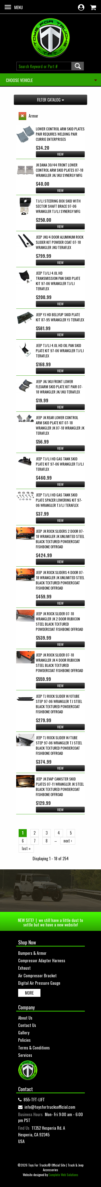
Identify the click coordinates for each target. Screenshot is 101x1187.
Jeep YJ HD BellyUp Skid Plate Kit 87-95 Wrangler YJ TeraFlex (60, 317)
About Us (25, 1018)
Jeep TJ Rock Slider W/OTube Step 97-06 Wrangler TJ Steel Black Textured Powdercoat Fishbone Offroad (59, 703)
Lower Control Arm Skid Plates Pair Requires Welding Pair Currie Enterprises (60, 134)
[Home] (50, 38)
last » (26, 848)
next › (67, 841)
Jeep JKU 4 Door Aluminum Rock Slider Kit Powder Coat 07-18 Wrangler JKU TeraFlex (59, 242)
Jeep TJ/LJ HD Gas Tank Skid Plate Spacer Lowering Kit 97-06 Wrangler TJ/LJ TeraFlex (59, 500)
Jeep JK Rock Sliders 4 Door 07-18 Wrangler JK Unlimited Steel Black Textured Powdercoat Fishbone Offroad (60, 580)
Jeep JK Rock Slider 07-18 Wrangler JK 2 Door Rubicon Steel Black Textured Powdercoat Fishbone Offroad (59, 621)
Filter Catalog (49, 100)
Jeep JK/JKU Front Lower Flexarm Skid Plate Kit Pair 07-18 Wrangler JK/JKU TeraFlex (59, 386)
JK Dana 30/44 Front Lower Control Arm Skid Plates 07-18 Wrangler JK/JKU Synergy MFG (59, 170)
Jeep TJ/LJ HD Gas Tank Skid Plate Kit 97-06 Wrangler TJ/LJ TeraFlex (60, 464)
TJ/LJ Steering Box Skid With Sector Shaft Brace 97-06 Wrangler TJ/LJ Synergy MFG (58, 206)
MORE (29, 993)
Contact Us (27, 1025)
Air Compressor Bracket (37, 975)
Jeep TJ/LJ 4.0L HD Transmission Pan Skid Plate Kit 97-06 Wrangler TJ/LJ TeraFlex (58, 280)
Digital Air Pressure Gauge (39, 983)
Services (25, 1055)
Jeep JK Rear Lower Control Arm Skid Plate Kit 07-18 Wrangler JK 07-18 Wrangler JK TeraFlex (60, 425)
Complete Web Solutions (63, 1174)
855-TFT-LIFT (34, 1099)
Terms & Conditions (34, 1047)
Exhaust (24, 968)
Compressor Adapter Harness (41, 960)
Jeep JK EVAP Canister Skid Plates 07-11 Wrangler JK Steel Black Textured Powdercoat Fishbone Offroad (60, 786)
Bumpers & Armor (32, 953)
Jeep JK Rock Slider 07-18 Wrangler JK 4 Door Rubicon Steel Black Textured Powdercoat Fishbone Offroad (59, 662)
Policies (24, 1040)
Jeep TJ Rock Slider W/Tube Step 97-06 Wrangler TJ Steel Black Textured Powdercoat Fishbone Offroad (59, 745)
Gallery (23, 1032)
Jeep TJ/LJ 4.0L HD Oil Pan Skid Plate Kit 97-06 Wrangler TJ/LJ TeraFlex (60, 350)
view (60, 154)
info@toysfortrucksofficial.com (50, 1107)
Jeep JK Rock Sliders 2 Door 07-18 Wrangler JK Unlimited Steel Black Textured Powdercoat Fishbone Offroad (60, 538)
